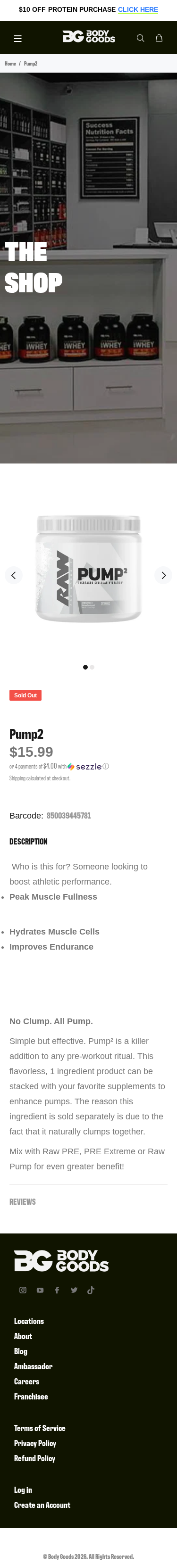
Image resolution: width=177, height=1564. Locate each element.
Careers (26, 1380)
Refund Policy (34, 1457)
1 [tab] (85, 667)
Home (10, 63)
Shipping (17, 778)
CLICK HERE (138, 9)
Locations (29, 1320)
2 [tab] (92, 667)
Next (163, 575)
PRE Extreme (109, 1151)
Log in (23, 1489)
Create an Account (42, 1504)
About (23, 1335)
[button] (88, 766)
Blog (20, 1350)
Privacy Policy (35, 1442)
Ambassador (33, 1365)
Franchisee (31, 1395)
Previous (14, 575)
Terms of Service (40, 1427)
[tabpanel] (88, 567)
